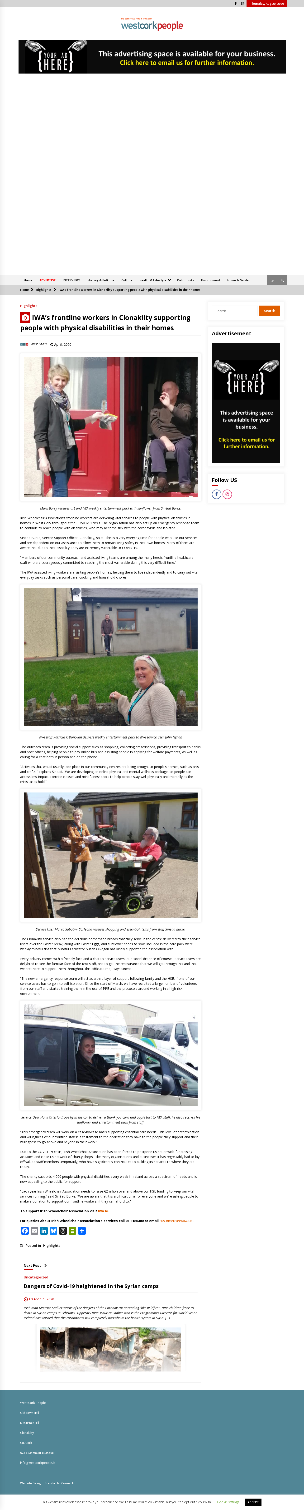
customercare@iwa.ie (176, 1220)
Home (28, 280)
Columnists (185, 280)
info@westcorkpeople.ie (38, 1462)
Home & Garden (238, 280)
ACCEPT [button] (253, 1502)
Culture (126, 280)
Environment (210, 280)
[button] (272, 280)
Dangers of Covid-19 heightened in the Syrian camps (91, 1286)
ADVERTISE (47, 280)
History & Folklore (101, 280)
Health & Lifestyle (152, 280)
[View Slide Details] (152, 57)
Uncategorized (36, 1277)
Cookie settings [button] (228, 1502)
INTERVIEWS (72, 280)
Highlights (28, 305)
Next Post (32, 1265)
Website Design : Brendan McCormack (47, 1483)
